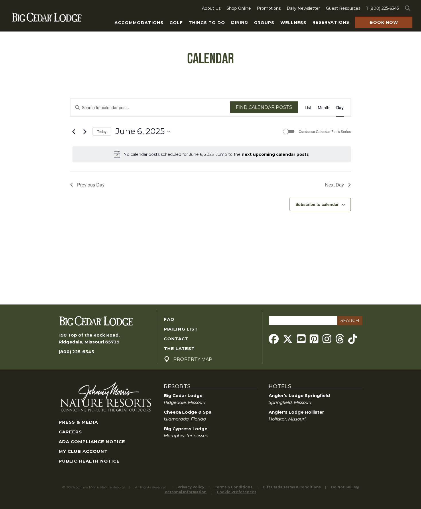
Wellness (293, 22)
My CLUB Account (83, 451)
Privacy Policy (191, 487)
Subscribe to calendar (317, 204)
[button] (408, 8)
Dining (239, 22)
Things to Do (207, 22)
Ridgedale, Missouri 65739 (89, 342)
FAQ (169, 319)
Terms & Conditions (233, 487)
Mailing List (181, 329)
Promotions (269, 8)
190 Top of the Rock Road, (89, 335)
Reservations (330, 22)
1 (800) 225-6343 (382, 8)
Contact (176, 338)
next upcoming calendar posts (275, 154)
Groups (264, 22)
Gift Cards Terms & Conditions (292, 487)
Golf (176, 22)
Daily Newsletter (303, 8)
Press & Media (78, 422)
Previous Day (91, 184)
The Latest (179, 348)
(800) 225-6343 (76, 351)
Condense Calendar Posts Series (325, 131)
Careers (70, 432)
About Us (211, 8)
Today (102, 131)
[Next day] (84, 131)
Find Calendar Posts (264, 107)
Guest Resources (343, 8)
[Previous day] (73, 131)
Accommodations (139, 22)
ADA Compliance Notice (92, 441)
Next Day (334, 184)
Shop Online (239, 8)
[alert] (211, 154)
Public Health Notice (89, 461)
